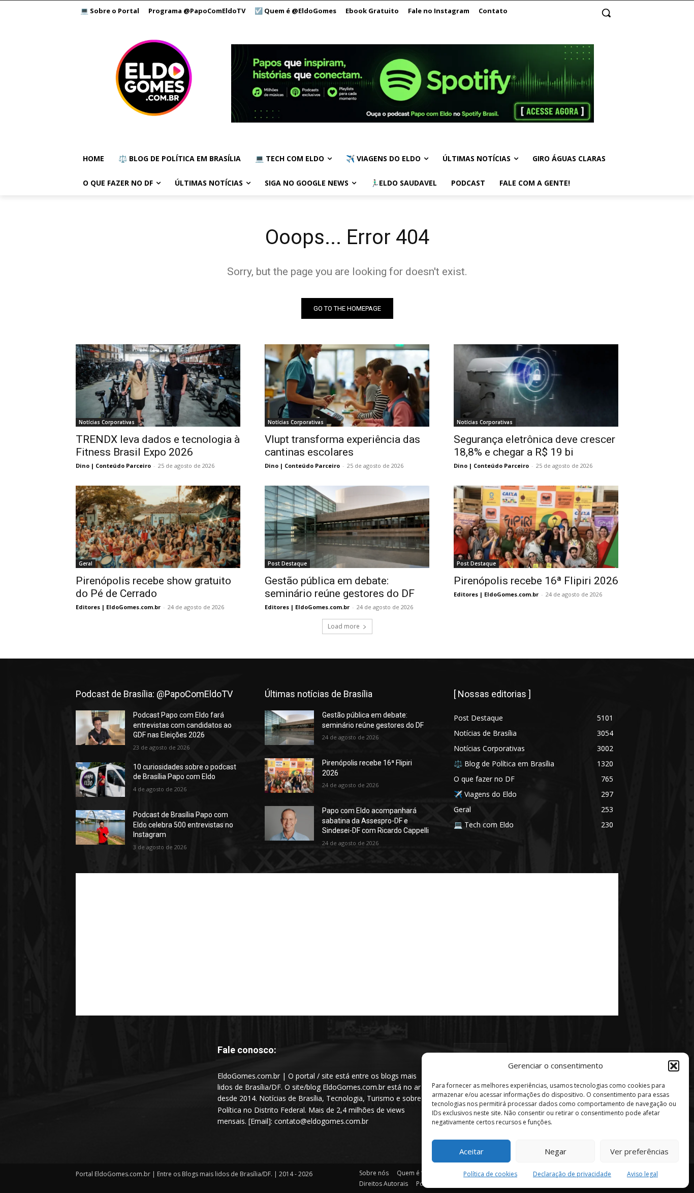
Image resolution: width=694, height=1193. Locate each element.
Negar (555, 1151)
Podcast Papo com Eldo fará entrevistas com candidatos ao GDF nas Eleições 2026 (182, 725)
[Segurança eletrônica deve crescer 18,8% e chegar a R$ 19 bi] (536, 385)
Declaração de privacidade (572, 1174)
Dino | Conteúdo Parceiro (113, 465)
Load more (344, 626)
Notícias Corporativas (107, 422)
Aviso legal (642, 1174)
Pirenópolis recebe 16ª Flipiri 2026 (536, 581)
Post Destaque (287, 563)
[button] (674, 1066)
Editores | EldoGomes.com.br (118, 607)
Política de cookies (490, 1174)
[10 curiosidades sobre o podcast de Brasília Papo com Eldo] (100, 779)
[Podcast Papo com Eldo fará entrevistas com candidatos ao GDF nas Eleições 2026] (100, 727)
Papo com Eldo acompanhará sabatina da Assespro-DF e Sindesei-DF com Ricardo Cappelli (375, 820)
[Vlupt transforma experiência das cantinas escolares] (347, 385)
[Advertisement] (347, 944)
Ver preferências (639, 1151)
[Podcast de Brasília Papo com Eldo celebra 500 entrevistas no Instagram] (100, 827)
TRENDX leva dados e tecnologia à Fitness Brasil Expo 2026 (158, 445)
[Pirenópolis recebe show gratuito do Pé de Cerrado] (158, 527)
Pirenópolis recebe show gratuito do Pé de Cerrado (153, 587)
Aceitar (471, 1151)
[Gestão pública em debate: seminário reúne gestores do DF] (347, 527)
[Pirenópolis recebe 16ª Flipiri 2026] (536, 527)
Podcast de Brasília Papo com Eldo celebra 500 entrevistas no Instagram (183, 825)
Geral (85, 563)
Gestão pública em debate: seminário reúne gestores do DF (340, 587)
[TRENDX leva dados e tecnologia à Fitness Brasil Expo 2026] (158, 385)
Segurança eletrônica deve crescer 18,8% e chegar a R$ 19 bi (534, 445)
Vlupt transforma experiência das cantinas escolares (342, 445)
